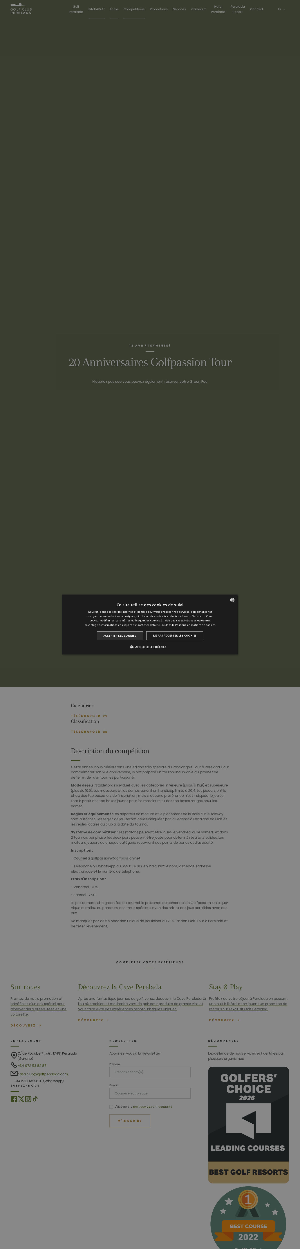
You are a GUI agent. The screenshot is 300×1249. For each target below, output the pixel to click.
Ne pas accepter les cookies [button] (175, 635)
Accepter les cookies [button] (119, 635)
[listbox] (232, 600)
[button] (150, 646)
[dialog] (150, 625)
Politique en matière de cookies (195, 624)
